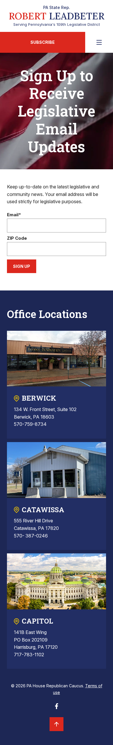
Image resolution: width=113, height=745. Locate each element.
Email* (14, 214)
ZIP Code (17, 238)
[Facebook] (56, 708)
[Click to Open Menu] (99, 42)
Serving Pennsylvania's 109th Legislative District (56, 16)
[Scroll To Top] (56, 724)
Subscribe (42, 42)
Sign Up (21, 266)
